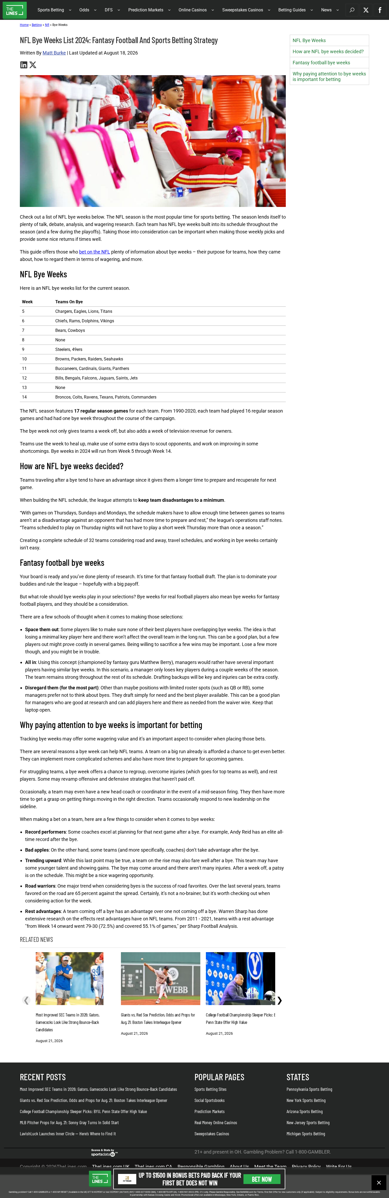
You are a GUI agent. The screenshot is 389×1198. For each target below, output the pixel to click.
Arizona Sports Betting (305, 1111)
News (326, 9)
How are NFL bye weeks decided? (328, 51)
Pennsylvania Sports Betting (309, 1089)
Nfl (47, 25)
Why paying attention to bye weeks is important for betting (329, 76)
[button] (352, 10)
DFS (109, 9)
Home (24, 25)
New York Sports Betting (306, 1100)
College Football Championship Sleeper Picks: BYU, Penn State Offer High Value (83, 1111)
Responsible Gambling (201, 1166)
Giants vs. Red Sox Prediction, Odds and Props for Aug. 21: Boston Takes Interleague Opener (93, 1100)
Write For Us (339, 1166)
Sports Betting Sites (211, 1089)
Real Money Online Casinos (216, 1122)
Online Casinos (193, 9)
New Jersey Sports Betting (308, 1122)
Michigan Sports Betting (306, 1133)
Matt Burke (54, 53)
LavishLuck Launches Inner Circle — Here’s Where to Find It (68, 1133)
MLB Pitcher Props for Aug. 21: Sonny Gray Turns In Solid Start (69, 1122)
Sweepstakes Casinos (242, 9)
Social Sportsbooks (210, 1100)
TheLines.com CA (153, 1166)
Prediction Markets (145, 9)
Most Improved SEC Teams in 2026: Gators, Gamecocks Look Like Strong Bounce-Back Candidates (98, 1089)
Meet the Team (270, 1166)
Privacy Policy (306, 1166)
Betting (37, 25)
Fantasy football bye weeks (321, 62)
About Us (239, 1166)
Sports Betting (51, 9)
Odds (84, 9)
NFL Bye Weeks (309, 40)
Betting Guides (292, 9)
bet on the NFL (94, 252)
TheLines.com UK (110, 1166)
